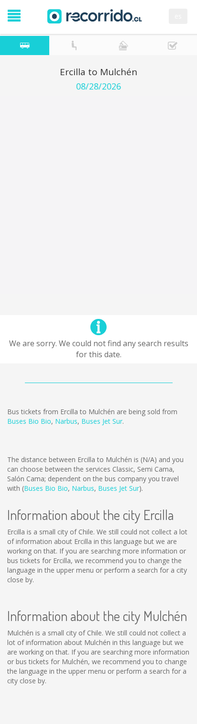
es (178, 16)
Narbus (66, 421)
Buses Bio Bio (29, 421)
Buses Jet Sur (101, 421)
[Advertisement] (98, 195)
